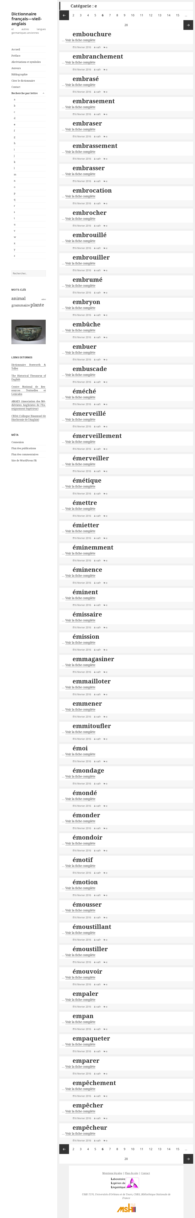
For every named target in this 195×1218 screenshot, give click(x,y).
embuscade (90, 369)
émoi (80, 748)
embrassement (95, 146)
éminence (87, 569)
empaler (85, 993)
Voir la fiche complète (80, 40)
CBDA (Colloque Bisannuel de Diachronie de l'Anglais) (28, 417)
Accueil (15, 49)
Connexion (17, 442)
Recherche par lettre (24, 93)
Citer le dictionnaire (23, 80)
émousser (87, 904)
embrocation (92, 190)
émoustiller (90, 949)
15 (179, 15)
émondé (85, 793)
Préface (15, 55)
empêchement (94, 1083)
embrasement (94, 101)
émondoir (88, 837)
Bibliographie (19, 74)
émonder (86, 815)
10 (134, 15)
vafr (98, 47)
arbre (43, 299)
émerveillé (89, 413)
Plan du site (131, 1173)
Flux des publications (23, 448)
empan (83, 1016)
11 (143, 15)
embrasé (86, 79)
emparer (86, 1060)
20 (127, 25)
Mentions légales (112, 1173)
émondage (88, 770)
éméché (84, 391)
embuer (85, 346)
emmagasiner (93, 659)
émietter (86, 525)
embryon (86, 302)
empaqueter (91, 1038)
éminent (85, 592)
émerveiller (91, 458)
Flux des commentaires (24, 454)
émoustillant (92, 926)
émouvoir (87, 971)
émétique (87, 480)
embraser (87, 123)
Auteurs (16, 68)
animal (18, 298)
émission (86, 636)
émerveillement (97, 436)
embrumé (88, 279)
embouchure (92, 34)
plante (37, 305)
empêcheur (90, 1127)
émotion (85, 882)
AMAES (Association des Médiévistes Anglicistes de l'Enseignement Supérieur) (28, 405)
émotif (83, 860)
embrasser (89, 168)
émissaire (87, 614)
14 (170, 15)
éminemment (93, 547)
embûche (87, 324)
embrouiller (91, 257)
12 (152, 15)
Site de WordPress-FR (24, 460)
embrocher (90, 212)
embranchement (98, 56)
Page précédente (64, 15)
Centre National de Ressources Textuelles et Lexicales (28, 390)
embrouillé (90, 235)
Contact (15, 87)
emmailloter (92, 681)
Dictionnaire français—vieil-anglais (26, 18)
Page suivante (188, 25)
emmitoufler (92, 726)
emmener (87, 703)
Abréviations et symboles (26, 62)
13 (161, 15)
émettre (85, 502)
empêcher (88, 1105)
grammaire (20, 305)
